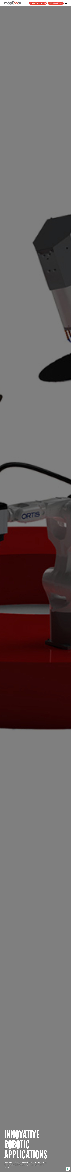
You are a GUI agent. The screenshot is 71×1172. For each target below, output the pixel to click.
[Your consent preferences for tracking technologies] (68, 1169)
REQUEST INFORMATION (38, 3)
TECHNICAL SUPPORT (56, 3)
